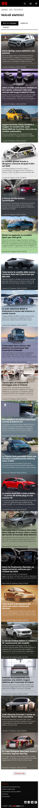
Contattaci (6, 796)
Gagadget (4, 3)
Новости (24, 23)
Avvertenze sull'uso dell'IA (11, 792)
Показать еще (20, 773)
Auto (10, 9)
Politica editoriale (8, 789)
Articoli (6, 27)
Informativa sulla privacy (11, 787)
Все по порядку (9, 23)
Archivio (5, 794)
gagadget (5, 9)
